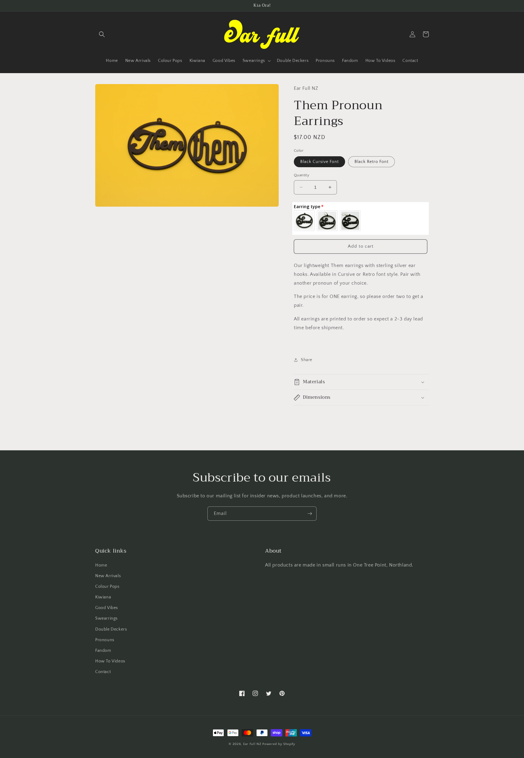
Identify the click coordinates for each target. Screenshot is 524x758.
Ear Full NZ (252, 744)
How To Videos (110, 661)
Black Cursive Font (319, 161)
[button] (102, 34)
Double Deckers (111, 629)
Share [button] (306, 359)
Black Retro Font (371, 161)
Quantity (301, 175)
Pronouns (104, 640)
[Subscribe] (309, 513)
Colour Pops (107, 586)
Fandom (103, 650)
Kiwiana (103, 597)
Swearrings (106, 618)
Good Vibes (106, 607)
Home (101, 565)
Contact (103, 671)
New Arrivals (108, 576)
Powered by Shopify (278, 744)
